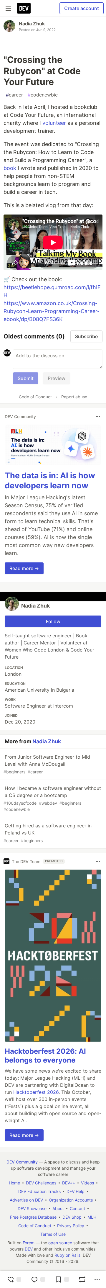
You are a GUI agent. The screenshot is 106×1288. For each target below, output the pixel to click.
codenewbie (43, 95)
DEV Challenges (41, 1182)
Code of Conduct (35, 396)
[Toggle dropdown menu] (97, 416)
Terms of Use (53, 1234)
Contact (77, 1208)
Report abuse (74, 396)
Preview (56, 378)
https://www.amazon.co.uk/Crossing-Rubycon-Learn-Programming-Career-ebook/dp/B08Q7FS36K (52, 311)
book (10, 168)
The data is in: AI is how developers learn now (50, 480)
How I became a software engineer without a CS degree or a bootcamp (52, 798)
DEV (29, 1248)
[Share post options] (97, 1279)
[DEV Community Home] (23, 8)
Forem (28, 1242)
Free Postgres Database (33, 1217)
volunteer (54, 123)
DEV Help (76, 1191)
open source (60, 1242)
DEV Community (22, 1161)
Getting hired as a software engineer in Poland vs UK (48, 833)
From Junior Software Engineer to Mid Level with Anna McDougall (47, 764)
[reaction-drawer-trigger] (14, 1279)
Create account (81, 8)
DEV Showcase (32, 1208)
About (58, 1208)
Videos (87, 1182)
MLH (91, 1217)
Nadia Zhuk (32, 24)
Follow (53, 621)
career (14, 95)
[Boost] (82, 1279)
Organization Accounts (71, 1199)
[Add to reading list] (62, 1279)
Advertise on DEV (26, 1199)
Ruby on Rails (67, 1255)
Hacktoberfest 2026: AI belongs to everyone (45, 1055)
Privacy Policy (70, 1225)
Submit (26, 378)
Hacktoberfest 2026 (36, 1092)
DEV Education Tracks (39, 1191)
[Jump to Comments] (38, 1279)
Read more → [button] (24, 568)
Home (14, 1182)
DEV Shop (72, 1217)
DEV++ (68, 1182)
